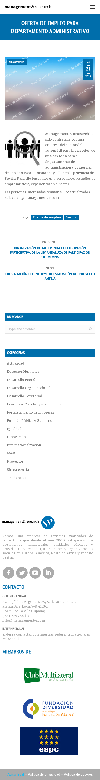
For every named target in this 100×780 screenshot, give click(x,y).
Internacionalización (24, 445)
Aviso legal (15, 774)
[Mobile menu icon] (92, 7)
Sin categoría (16, 62)
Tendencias (16, 478)
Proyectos (15, 461)
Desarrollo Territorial (24, 396)
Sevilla (71, 217)
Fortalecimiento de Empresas (30, 412)
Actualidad (15, 363)
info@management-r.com (23, 620)
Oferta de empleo (47, 217)
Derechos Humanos (23, 371)
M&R (11, 453)
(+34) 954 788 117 (15, 616)
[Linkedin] (48, 573)
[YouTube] (35, 573)
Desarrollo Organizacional (28, 388)
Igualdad (14, 429)
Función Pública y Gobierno (29, 420)
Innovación (16, 437)
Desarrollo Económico (25, 380)
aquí (15, 639)
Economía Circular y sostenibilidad (35, 404)
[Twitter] (22, 573)
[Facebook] (8, 573)
